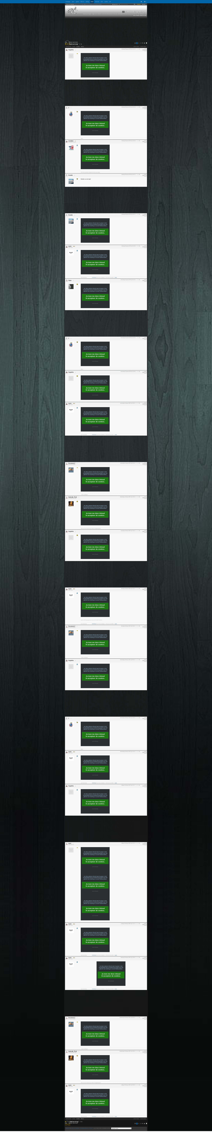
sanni (69, 843)
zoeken (106, 1)
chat (102, 1)
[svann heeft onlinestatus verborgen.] (66, 247)
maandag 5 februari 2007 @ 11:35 (127, 530)
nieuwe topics (143, 46)
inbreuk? (144, 4)
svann (69, 246)
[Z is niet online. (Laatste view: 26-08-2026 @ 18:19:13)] (66, 108)
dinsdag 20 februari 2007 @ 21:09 (127, 957)
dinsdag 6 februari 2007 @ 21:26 (127, 588)
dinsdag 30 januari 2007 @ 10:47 (128, 174)
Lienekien (70, 141)
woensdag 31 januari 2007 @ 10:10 (128, 337)
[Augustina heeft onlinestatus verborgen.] (66, 50)
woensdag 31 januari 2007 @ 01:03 (128, 279)
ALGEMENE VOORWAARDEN (81, 1128)
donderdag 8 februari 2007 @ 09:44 (127, 659)
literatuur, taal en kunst (73, 42)
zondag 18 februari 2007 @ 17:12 (127, 923)
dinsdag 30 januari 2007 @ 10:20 (128, 140)
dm (110, 1)
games (77, 1)
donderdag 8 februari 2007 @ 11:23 (127, 751)
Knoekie (70, 175)
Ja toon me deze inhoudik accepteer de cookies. (95, 67)
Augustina (71, 49)
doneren (139, 4)
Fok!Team (94, 277)
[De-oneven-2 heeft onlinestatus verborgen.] (66, 464)
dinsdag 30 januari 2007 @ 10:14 (128, 49)
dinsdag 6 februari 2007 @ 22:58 (127, 626)
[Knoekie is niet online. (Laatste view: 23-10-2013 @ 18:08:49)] (66, 175)
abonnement (68, 46)
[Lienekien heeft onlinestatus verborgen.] (66, 141)
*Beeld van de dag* (73, 44)
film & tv (82, 1)
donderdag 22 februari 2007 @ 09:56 (127, 1017)
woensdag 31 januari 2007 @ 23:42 (127, 463)
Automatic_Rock (72, 497)
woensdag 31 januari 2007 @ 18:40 (127, 403)
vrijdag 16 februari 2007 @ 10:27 (127, 785)
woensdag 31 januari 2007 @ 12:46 (128, 371)
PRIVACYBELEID (69, 1128)
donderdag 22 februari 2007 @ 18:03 (127, 1051)
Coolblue (78, 46)
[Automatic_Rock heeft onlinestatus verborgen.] (66, 497)
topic (116, 277)
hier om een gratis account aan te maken (93, 4)
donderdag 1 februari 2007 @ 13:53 (127, 496)
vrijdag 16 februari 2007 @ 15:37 (127, 843)
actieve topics (136, 46)
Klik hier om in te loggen (79, 4)
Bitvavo (82, 46)
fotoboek (97, 1)
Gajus (69, 280)
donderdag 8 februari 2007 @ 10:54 (127, 717)
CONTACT (91, 1128)
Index (66, 42)
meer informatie (95, 72)
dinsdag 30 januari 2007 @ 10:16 (128, 107)
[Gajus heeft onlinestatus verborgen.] (66, 280)
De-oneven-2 (71, 463)
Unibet (73, 46)
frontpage (68, 1)
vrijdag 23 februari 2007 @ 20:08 (127, 1084)
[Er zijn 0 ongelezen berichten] (142, 1)
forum (92, 1)
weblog (87, 1)
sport (73, 1)
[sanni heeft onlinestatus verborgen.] (66, 844)
